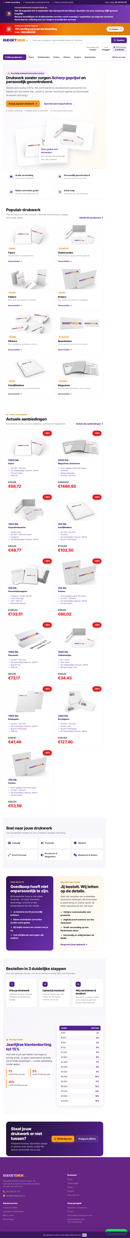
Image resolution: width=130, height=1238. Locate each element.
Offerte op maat (118, 57)
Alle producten (14, 57)
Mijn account (8, 1215)
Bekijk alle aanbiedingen (89, 423)
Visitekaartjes (44, 57)
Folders (56, 57)
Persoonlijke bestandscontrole (79, 1215)
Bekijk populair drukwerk (23, 103)
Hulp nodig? (116, 2)
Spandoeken (90, 57)
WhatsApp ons (64, 1138)
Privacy (70, 1211)
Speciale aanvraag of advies (58, 103)
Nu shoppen (114, 29)
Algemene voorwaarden (77, 1207)
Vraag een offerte (87, 1138)
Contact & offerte (10, 1207)
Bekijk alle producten (91, 217)
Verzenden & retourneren (13, 1211)
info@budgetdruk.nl (15, 1195)
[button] (124, 1226)
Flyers (31, 57)
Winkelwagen (8, 1219)
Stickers (66, 57)
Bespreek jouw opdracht (74, 944)
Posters (77, 57)
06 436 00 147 (13, 1191)
